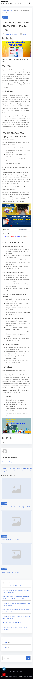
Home (4, 10)
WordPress (28, 676)
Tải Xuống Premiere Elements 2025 (12, 622)
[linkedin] (21, 672)
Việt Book (4, 1)
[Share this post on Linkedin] (11, 38)
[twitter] (7, 38)
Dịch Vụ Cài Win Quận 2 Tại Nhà (10, 572)
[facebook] (3, 38)
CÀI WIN (9, 10)
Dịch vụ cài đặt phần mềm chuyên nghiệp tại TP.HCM (16, 507)
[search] (28, 658)
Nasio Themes (13, 676)
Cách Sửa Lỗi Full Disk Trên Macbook (12, 586)
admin (24, 34)
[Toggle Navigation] (29, 3)
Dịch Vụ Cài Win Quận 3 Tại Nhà (10, 540)
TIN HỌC (4, 647)
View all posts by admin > (9, 462)
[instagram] (14, 672)
